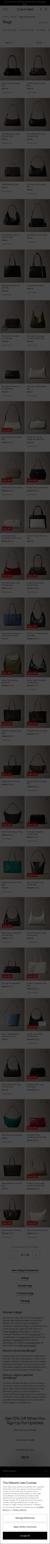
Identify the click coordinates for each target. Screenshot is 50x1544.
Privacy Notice (20, 1510)
